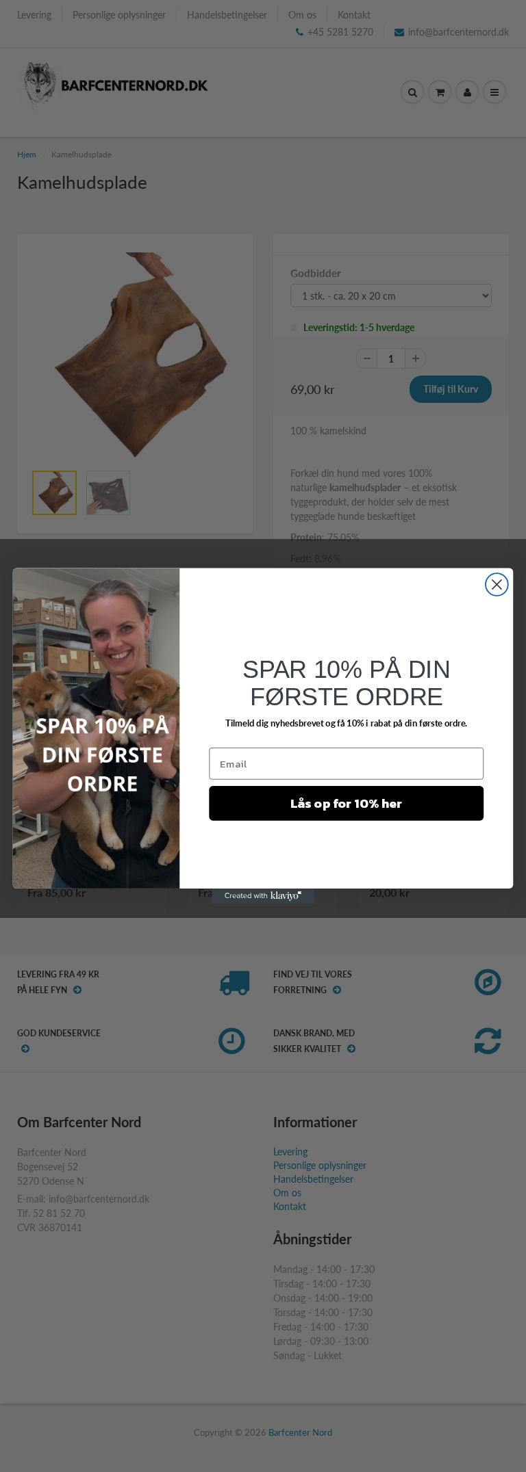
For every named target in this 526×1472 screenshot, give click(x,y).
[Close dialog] (497, 584)
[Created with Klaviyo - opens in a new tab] (263, 896)
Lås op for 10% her (346, 803)
